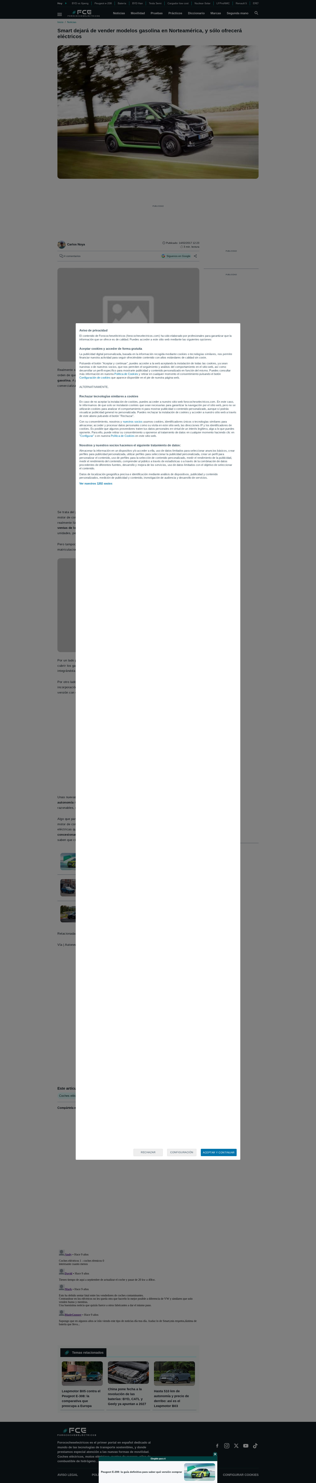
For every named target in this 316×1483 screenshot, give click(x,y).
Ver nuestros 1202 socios (95, 483)
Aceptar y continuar (219, 1152)
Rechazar (148, 1152)
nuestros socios (132, 421)
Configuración (181, 1152)
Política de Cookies (126, 373)
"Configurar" (86, 435)
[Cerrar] (215, 1454)
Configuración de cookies (94, 377)
